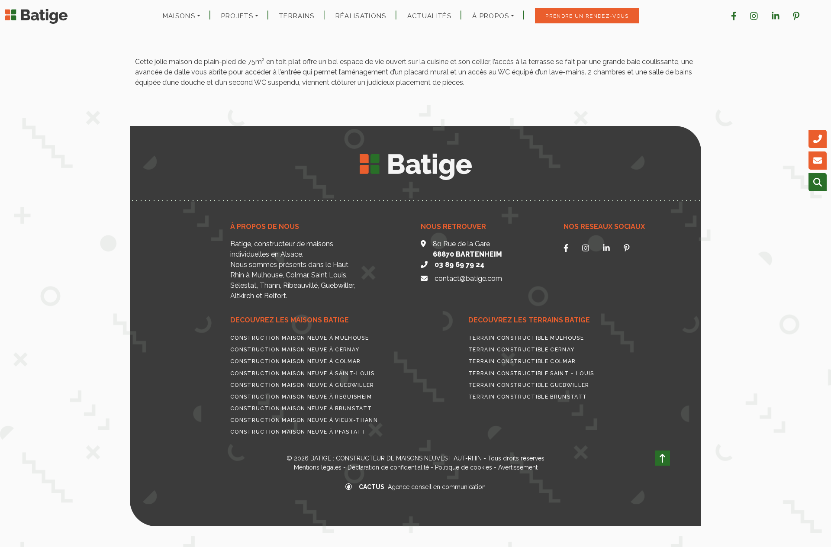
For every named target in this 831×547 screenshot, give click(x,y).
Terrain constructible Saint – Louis (531, 373)
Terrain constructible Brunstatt (527, 397)
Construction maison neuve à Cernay (294, 350)
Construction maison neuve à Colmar (295, 361)
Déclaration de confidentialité (388, 467)
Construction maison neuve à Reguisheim (301, 397)
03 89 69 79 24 (459, 265)
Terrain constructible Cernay (521, 350)
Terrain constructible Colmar (522, 361)
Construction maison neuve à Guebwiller (302, 385)
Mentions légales (317, 467)
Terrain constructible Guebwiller (528, 385)
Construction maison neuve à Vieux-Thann (304, 420)
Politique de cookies (463, 467)
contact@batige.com (468, 278)
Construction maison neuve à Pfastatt (298, 432)
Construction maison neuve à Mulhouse (299, 338)
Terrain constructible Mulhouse (526, 338)
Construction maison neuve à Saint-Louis (302, 373)
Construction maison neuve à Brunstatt (301, 408)
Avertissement (518, 467)
